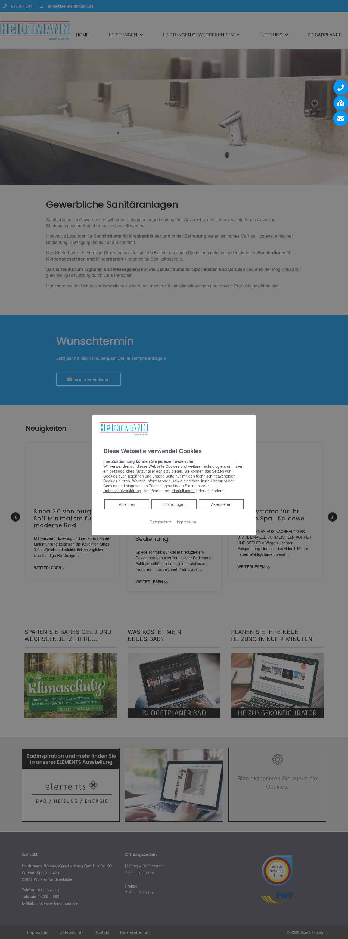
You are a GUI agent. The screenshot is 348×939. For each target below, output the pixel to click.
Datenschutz (160, 522)
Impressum (186, 522)
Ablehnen (127, 504)
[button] (340, 87)
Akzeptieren (221, 504)
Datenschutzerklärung (122, 490)
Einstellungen (173, 504)
